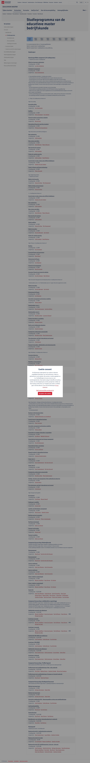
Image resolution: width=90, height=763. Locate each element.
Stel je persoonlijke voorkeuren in (45, 390)
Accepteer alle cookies (45, 393)
